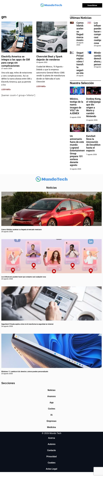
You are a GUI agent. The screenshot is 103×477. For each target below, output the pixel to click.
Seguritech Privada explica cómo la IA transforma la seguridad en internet (82, 62)
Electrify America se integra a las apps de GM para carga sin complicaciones (15, 61)
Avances (51, 396)
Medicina (51, 427)
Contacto (51, 450)
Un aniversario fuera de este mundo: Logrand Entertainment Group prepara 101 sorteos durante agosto (77, 150)
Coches (51, 408)
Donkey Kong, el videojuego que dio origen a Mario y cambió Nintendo (93, 107)
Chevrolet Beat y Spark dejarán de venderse (49, 58)
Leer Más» (6, 89)
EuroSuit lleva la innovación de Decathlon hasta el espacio (93, 143)
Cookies (51, 462)
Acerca (51, 438)
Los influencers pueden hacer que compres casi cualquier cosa (23, 277)
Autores (51, 444)
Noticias (51, 390)
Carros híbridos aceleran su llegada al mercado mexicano (21, 230)
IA (51, 415)
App (52, 402)
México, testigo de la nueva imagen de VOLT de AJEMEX (76, 106)
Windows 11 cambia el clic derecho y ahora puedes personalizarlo (24, 371)
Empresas (51, 421)
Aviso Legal (51, 469)
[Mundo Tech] (51, 5)
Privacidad (51, 456)
